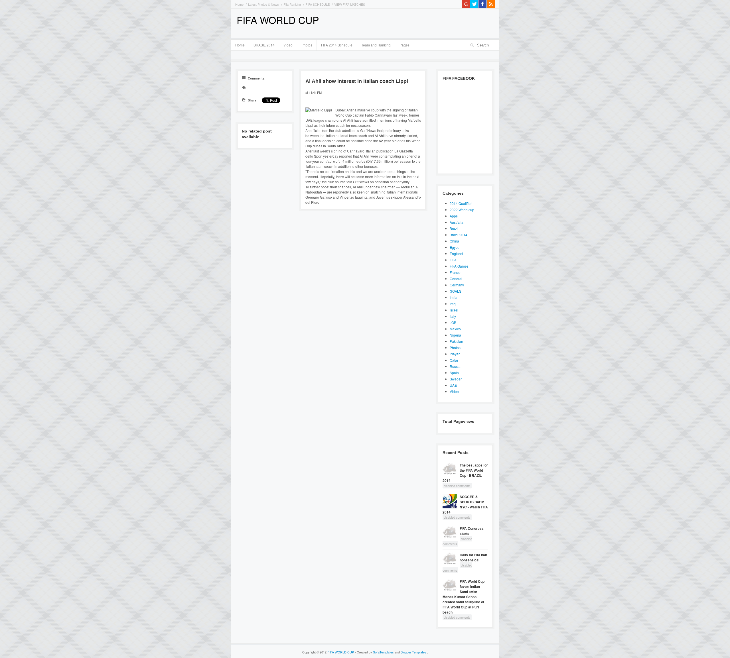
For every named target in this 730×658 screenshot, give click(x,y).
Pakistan (456, 341)
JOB (453, 322)
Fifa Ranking (292, 4)
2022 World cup (462, 209)
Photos (306, 44)
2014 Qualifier (461, 203)
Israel (454, 309)
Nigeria (455, 335)
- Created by (374, 652)
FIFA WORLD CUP (278, 20)
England (456, 253)
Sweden (456, 378)
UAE (453, 385)
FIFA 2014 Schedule (336, 44)
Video (288, 44)
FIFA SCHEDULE (317, 4)
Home (239, 4)
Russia (455, 366)
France (455, 272)
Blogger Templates (414, 652)
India (453, 297)
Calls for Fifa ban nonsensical (473, 557)
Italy (453, 316)
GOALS (455, 291)
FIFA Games (459, 266)
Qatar (454, 360)
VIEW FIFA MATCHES (349, 4)
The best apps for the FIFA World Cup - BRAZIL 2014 (465, 473)
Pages (402, 44)
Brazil (454, 228)
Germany (457, 284)
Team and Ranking (376, 44)
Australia (456, 222)
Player (455, 353)
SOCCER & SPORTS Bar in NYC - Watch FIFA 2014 (465, 504)
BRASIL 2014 (262, 44)
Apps (454, 215)
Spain (454, 372)
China (454, 241)
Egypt (454, 247)
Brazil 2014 (458, 234)
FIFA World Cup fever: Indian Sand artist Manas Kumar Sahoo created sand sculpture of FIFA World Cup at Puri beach (463, 597)
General (456, 278)
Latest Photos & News (263, 4)
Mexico (455, 328)
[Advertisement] (428, 22)
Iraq (453, 303)
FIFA (453, 259)
